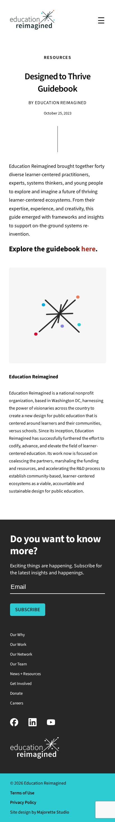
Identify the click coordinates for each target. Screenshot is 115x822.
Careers (16, 703)
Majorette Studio (53, 812)
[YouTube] (51, 724)
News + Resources (25, 674)
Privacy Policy (23, 802)
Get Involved (21, 684)
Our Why (17, 635)
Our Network (21, 654)
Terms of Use (22, 793)
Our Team (18, 664)
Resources (57, 57)
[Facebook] (14, 724)
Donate (16, 693)
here (88, 249)
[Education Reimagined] (32, 28)
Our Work (18, 644)
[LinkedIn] (32, 724)
